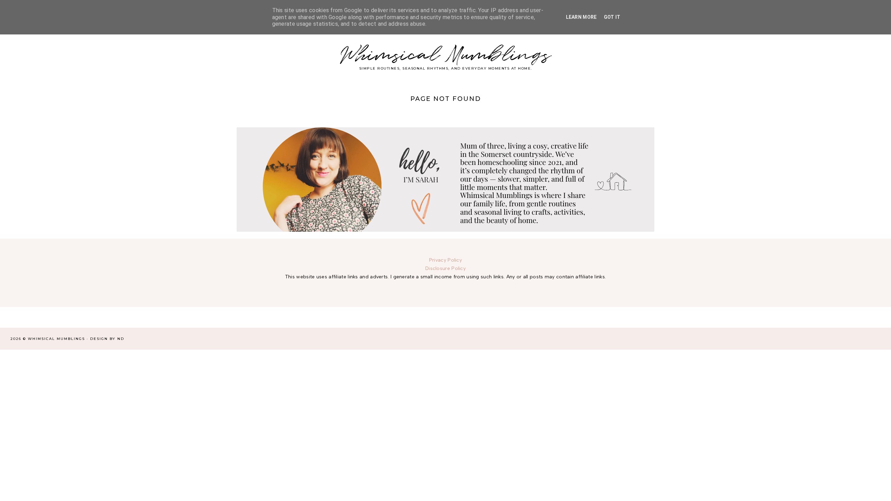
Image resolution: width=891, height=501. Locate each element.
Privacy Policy (445, 260)
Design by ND (107, 338)
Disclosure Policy (445, 268)
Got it (612, 17)
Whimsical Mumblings (446, 55)
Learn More (581, 17)
